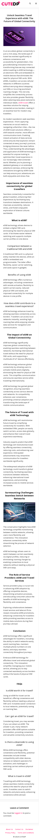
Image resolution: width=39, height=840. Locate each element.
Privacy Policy (10, 833)
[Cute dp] (11, 3)
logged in (18, 813)
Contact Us (19, 829)
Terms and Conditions (26, 833)
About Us (9, 829)
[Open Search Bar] (30, 3)
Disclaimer (29, 829)
